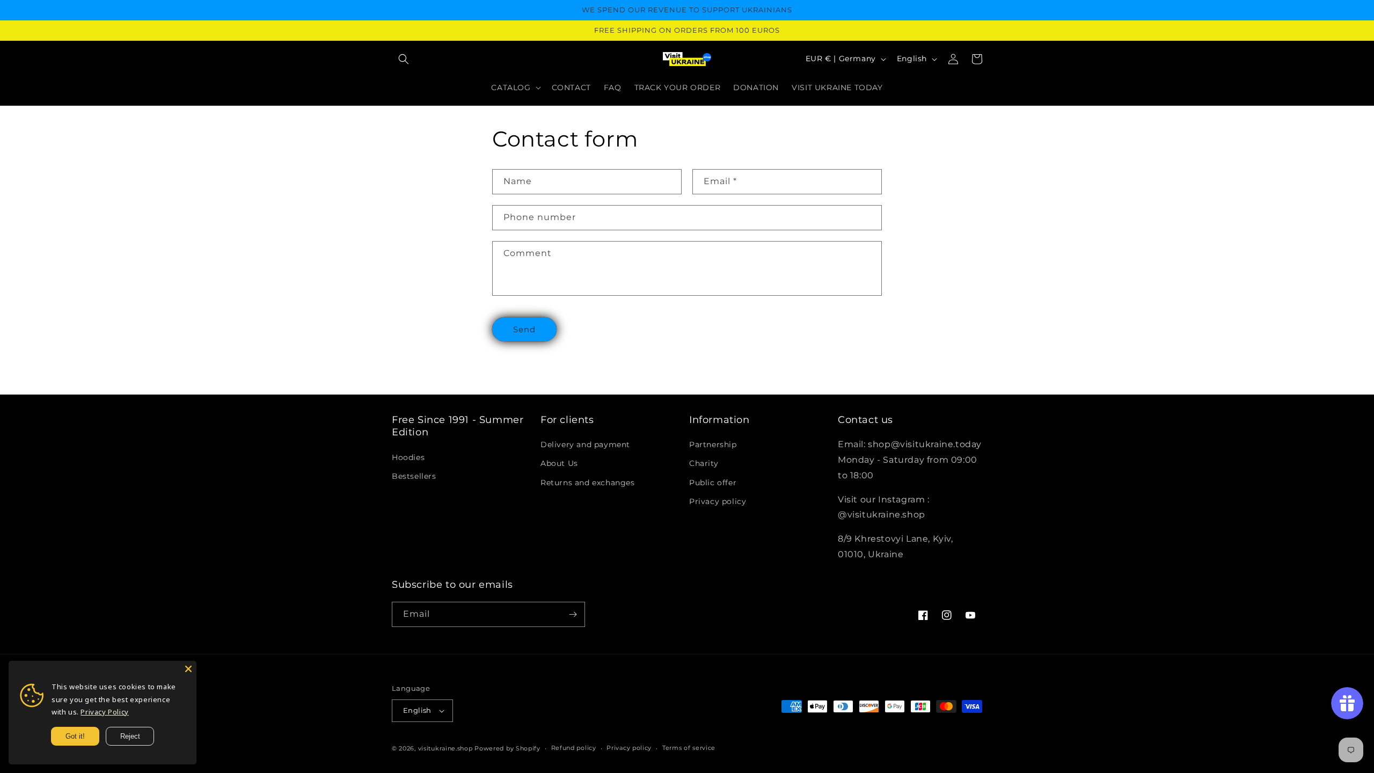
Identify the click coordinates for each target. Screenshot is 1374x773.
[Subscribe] (572, 614)
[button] (403, 59)
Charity (703, 463)
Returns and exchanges (587, 482)
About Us (559, 463)
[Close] (188, 668)
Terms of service (688, 748)
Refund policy (573, 748)
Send (524, 329)
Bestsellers (414, 476)
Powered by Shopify (507, 748)
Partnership (713, 444)
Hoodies (408, 457)
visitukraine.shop (445, 748)
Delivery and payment (585, 444)
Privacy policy (717, 501)
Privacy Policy (104, 712)
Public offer (712, 482)
